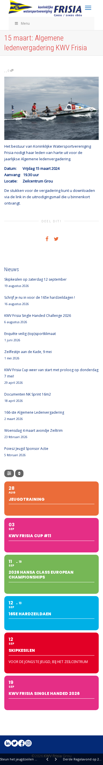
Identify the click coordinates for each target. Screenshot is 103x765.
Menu (25, 23)
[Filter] (9, 473)
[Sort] (19, 473)
